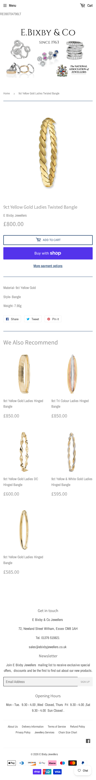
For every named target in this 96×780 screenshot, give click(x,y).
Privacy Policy (23, 732)
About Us (13, 726)
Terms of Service (57, 726)
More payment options (48, 265)
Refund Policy (77, 726)
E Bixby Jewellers (48, 754)
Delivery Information (33, 726)
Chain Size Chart (67, 732)
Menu (12, 5)
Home (6, 93)
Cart (89, 5)
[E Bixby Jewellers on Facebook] (88, 741)
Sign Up (85, 681)
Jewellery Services (44, 732)
